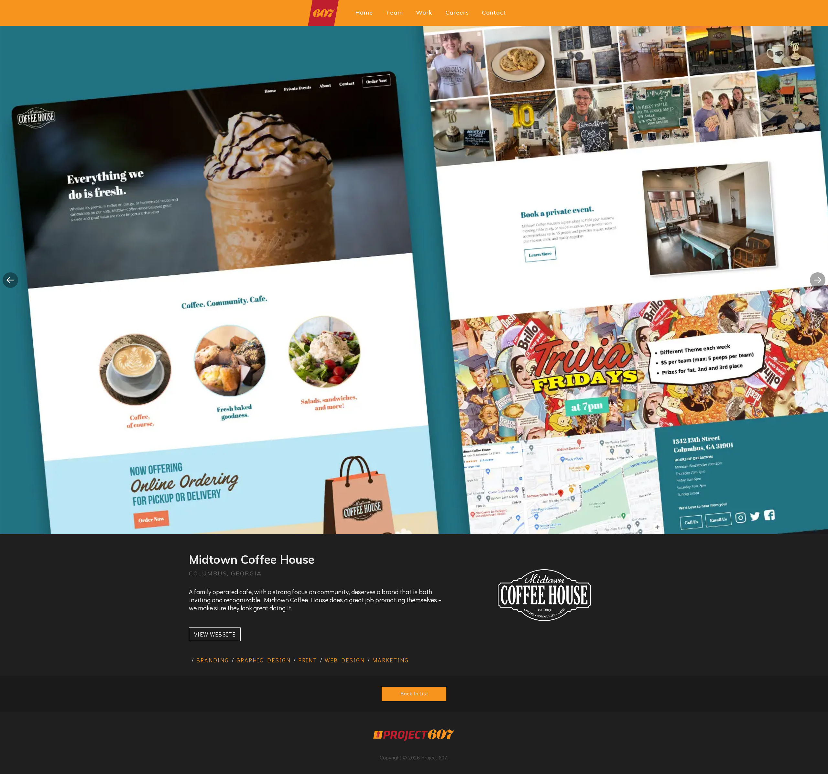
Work (424, 12)
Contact (494, 12)
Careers (457, 12)
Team (394, 12)
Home (364, 12)
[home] (323, 13)
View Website (214, 634)
